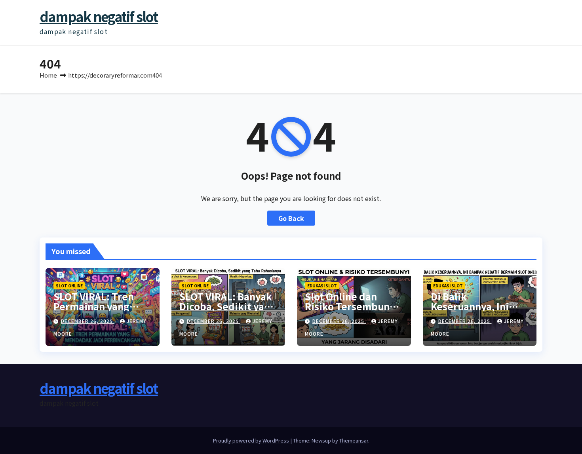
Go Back (291, 218)
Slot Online (69, 286)
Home (48, 75)
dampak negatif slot (99, 16)
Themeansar (353, 440)
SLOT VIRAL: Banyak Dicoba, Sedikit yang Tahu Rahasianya (227, 306)
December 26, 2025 (87, 320)
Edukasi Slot (322, 286)
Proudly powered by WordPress (251, 440)
